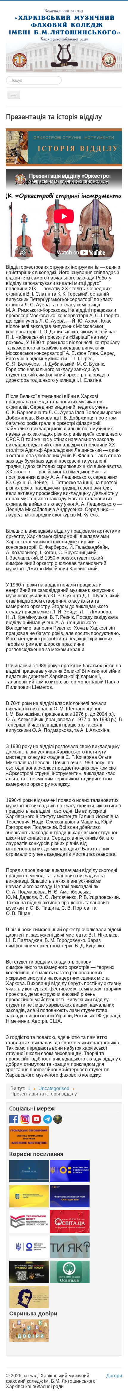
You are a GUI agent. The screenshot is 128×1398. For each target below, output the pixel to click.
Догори (114, 1375)
